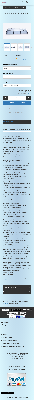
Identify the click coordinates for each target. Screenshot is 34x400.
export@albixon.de (6, 279)
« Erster (5, 7)
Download (6, 292)
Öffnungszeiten (5, 325)
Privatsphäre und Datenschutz (9, 340)
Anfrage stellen (5, 328)
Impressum (4, 334)
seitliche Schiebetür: (8, 73)
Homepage (5, 303)
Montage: (5, 82)
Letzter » (23, 7)
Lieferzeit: (5, 58)
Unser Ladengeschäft (6, 337)
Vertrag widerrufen (7, 392)
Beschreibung (8, 122)
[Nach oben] (29, 397)
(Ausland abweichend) (21, 59)
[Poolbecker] (3, 2)
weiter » (17, 7)
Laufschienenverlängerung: (10, 64)
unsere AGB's (4, 331)
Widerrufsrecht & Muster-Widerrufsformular (12, 346)
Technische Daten (9, 287)
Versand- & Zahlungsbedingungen (10, 343)
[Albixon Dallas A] (17, 29)
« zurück (11, 7)
